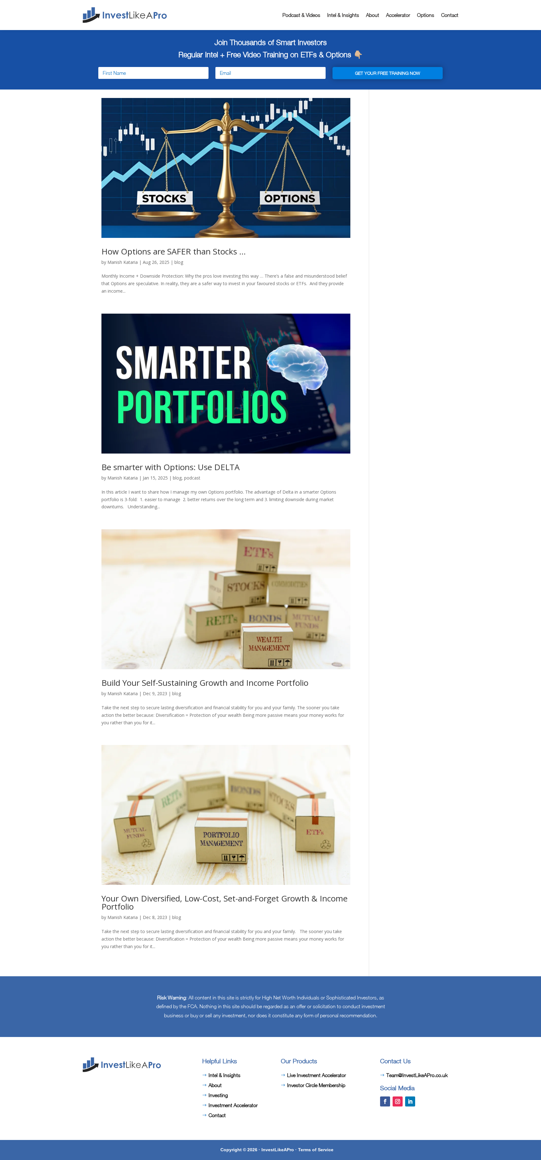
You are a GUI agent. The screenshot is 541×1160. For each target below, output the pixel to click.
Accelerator (398, 15)
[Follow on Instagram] (398, 1101)
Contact (449, 15)
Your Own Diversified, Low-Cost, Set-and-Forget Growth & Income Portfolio (224, 902)
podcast (192, 478)
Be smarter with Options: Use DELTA (170, 467)
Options (425, 15)
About (372, 15)
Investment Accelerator (233, 1105)
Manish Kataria (122, 262)
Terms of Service (315, 1149)
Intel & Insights (343, 15)
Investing (218, 1095)
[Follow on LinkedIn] (410, 1101)
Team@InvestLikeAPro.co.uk (417, 1075)
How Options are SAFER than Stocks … (173, 251)
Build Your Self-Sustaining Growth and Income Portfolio (204, 682)
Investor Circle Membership (316, 1085)
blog (178, 262)
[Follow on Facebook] (385, 1101)
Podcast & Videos (301, 15)
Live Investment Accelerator (316, 1075)
